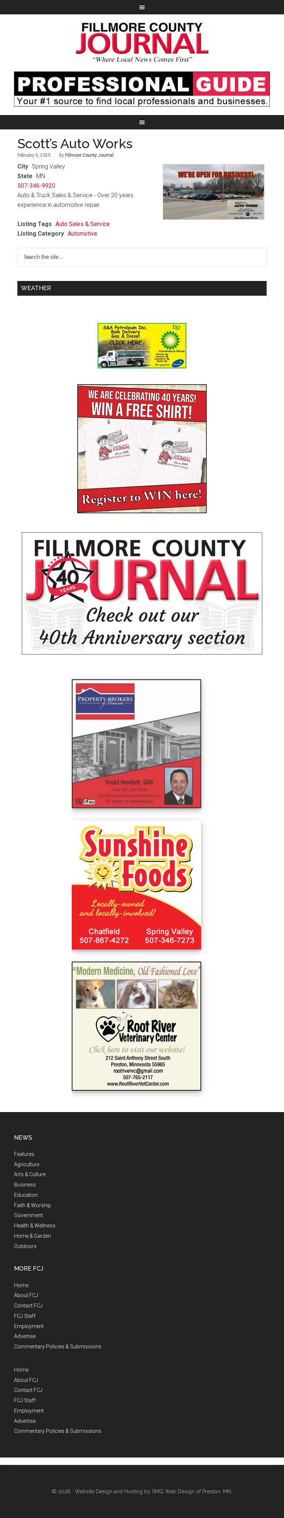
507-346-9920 (36, 185)
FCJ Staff (25, 1316)
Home (21, 1285)
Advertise (25, 1336)
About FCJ (26, 1295)
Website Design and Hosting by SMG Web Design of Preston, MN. (153, 1491)
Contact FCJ (28, 1306)
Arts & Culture (29, 1174)
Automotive (82, 233)
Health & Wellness (34, 1226)
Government (28, 1215)
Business (25, 1185)
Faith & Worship (32, 1205)
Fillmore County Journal (142, 43)
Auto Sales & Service (82, 223)
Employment (29, 1326)
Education (26, 1195)
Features (24, 1154)
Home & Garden (32, 1236)
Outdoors (25, 1246)
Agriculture (26, 1164)
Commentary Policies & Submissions (57, 1346)
